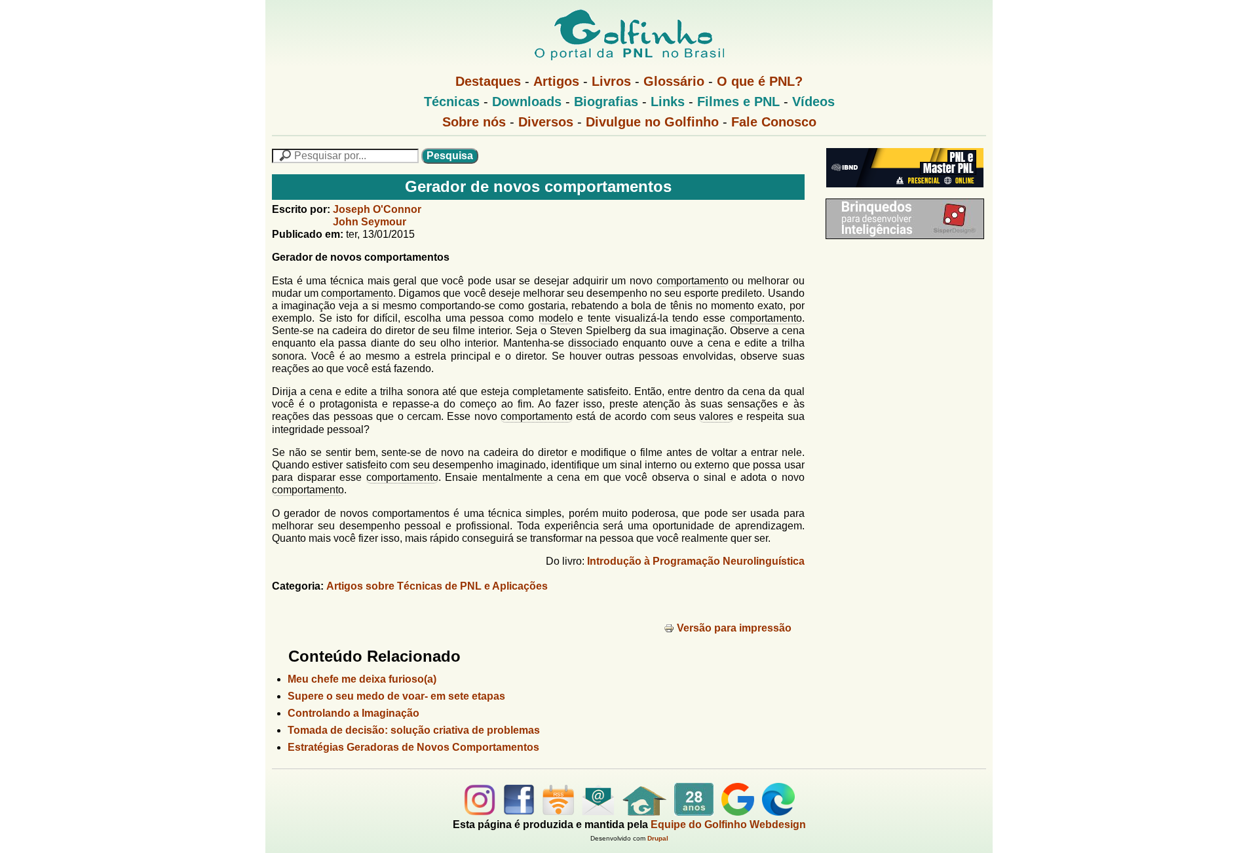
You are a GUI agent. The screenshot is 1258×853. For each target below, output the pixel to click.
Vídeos (813, 101)
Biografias (606, 101)
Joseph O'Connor (377, 209)
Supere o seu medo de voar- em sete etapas (396, 696)
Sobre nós (474, 122)
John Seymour (369, 221)
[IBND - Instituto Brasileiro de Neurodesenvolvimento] (901, 192)
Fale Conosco (773, 122)
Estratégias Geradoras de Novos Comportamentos (413, 747)
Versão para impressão (734, 628)
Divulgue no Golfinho (652, 122)
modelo (556, 318)
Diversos (545, 122)
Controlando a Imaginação (353, 713)
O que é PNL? (760, 81)
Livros (611, 81)
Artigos (556, 81)
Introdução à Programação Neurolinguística (696, 561)
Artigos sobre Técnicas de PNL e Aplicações (437, 586)
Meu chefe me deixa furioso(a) (362, 679)
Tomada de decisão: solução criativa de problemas (414, 730)
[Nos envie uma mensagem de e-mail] (598, 812)
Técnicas (452, 101)
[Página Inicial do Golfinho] (644, 812)
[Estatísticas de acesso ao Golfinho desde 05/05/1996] (694, 812)
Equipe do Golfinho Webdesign (728, 824)
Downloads (527, 101)
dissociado (593, 343)
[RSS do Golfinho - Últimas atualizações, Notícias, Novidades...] (558, 812)
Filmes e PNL (738, 101)
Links (668, 101)
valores (716, 416)
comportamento (693, 280)
